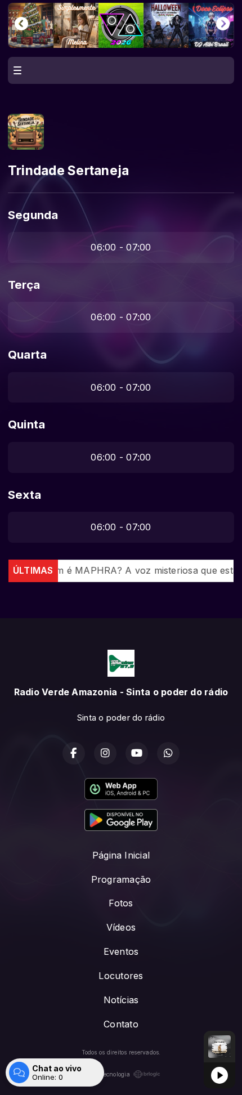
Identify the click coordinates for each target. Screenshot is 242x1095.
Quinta (26, 424)
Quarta (27, 354)
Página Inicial (121, 855)
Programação (121, 879)
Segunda (33, 215)
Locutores (120, 975)
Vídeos (121, 927)
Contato (121, 1024)
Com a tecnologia (106, 1074)
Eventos (121, 951)
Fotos (121, 903)
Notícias (121, 999)
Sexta (24, 495)
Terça (24, 285)
